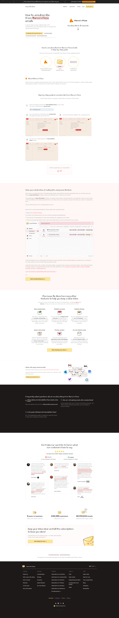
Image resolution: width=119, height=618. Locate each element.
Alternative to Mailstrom (58, 588)
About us (25, 574)
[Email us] (60, 603)
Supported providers (74, 580)
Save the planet (27, 588)
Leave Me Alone (30, 6)
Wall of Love (86, 577)
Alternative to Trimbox (57, 582)
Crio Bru (33, 268)
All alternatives (55, 591)
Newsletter (86, 588)
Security (51, 598)
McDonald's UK (41, 268)
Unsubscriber (41, 574)
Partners (25, 582)
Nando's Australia (71, 266)
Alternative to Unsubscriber (59, 577)
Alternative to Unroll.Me (58, 574)
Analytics (85, 585)
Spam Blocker (41, 582)
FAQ (70, 574)
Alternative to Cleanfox (57, 580)
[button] (65, 6)
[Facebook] (58, 603)
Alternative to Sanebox (57, 585)
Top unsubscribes (88, 580)
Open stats (86, 574)
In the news (26, 585)
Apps (70, 587)
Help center (72, 577)
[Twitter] (55, 603)
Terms (63, 598)
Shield (79, 302)
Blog (84, 582)
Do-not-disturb (41, 585)
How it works (26, 580)
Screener (39, 580)
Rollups (73, 302)
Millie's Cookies (80, 266)
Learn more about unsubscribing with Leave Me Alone (40, 271)
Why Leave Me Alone (29, 577)
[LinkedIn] (63, 603)
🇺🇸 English (92, 566)
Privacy (57, 598)
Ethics (68, 598)
